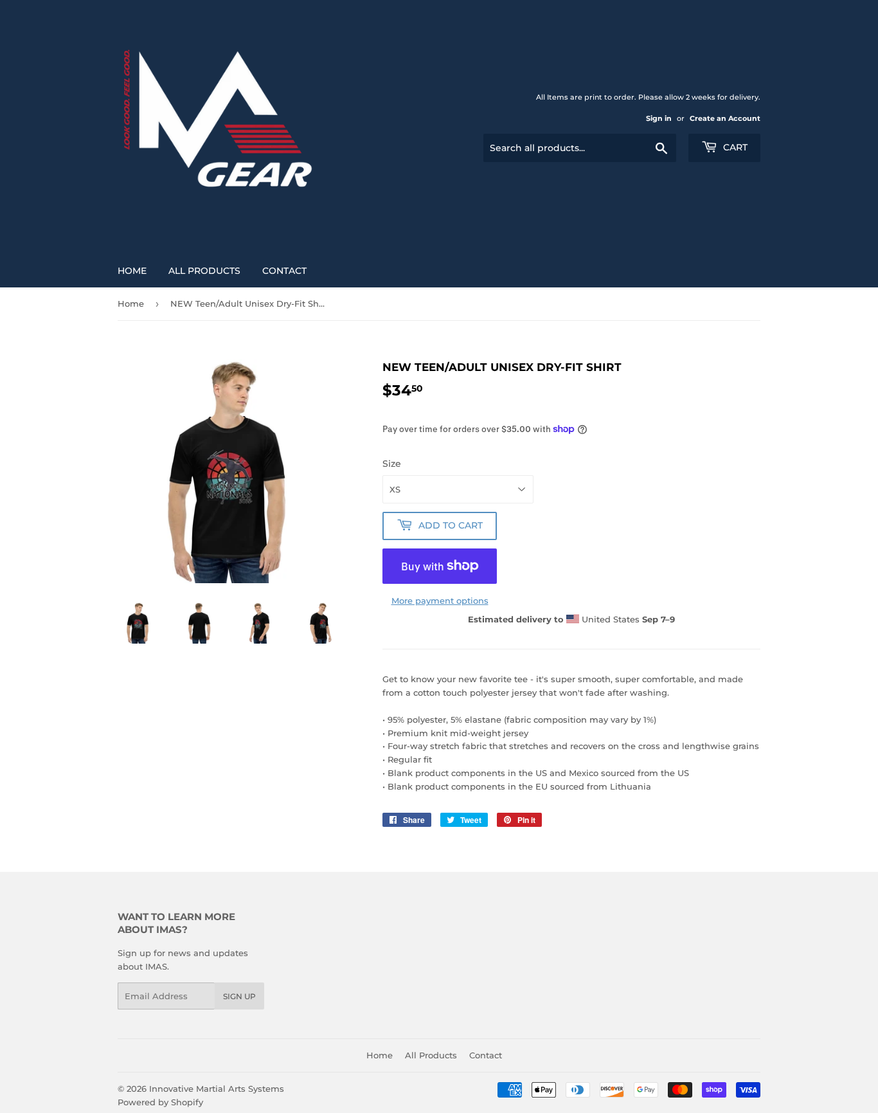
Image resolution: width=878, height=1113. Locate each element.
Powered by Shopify (160, 1102)
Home (132, 270)
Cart (734, 147)
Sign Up (239, 996)
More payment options (439, 600)
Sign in (659, 118)
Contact (284, 270)
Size (391, 463)
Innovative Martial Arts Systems (216, 1088)
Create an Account (725, 118)
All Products (204, 270)
